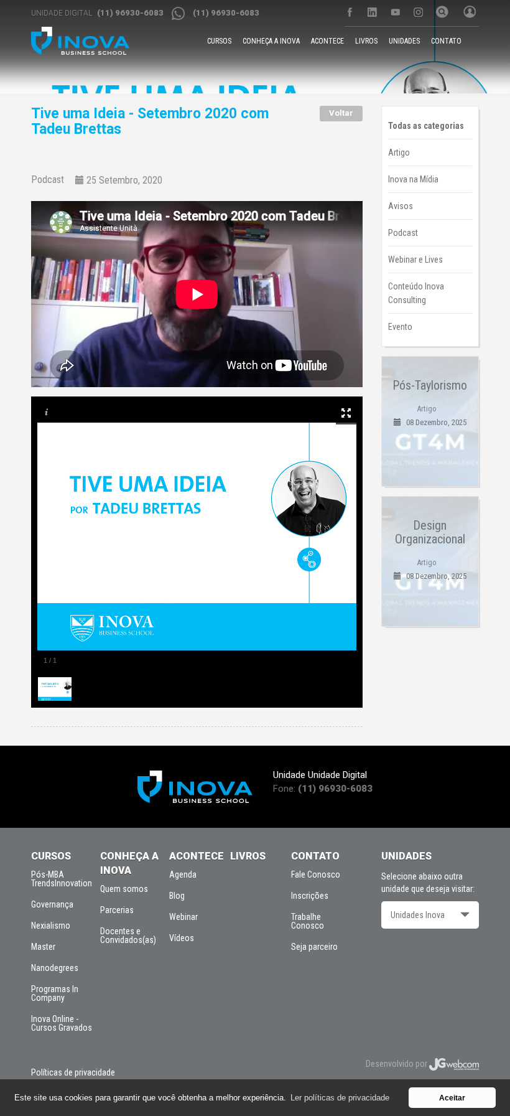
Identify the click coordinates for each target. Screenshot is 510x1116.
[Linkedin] (372, 12)
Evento (400, 327)
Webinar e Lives (415, 260)
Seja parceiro (314, 947)
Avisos (400, 206)
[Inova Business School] (80, 41)
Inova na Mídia (413, 179)
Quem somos (124, 889)
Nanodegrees (54, 968)
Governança (52, 904)
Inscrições (309, 896)
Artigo (399, 152)
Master (43, 947)
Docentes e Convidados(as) (128, 935)
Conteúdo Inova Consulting (416, 293)
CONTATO (446, 41)
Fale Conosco (315, 874)
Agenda (183, 874)
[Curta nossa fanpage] (349, 12)
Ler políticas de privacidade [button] (339, 1097)
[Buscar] (440, 13)
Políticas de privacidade (73, 1072)
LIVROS (366, 41)
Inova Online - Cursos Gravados (61, 1023)
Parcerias (117, 910)
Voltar (341, 113)
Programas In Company (54, 993)
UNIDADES (404, 41)
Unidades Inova (418, 915)
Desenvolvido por (397, 1064)
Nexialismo (50, 926)
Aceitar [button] (452, 1098)
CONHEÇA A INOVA (271, 41)
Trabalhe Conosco (307, 921)
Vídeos (181, 938)
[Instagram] (418, 12)
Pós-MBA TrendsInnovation (61, 879)
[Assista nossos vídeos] (395, 12)
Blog (177, 896)
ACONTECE (327, 41)
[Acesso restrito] (467, 13)
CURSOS (219, 41)
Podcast (47, 180)
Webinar (183, 917)
